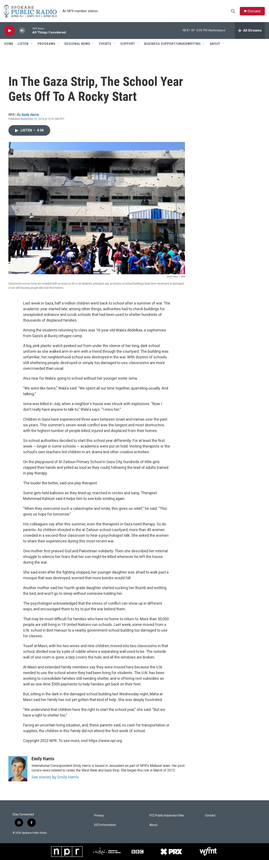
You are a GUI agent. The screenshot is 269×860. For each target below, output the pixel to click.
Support (127, 43)
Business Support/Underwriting (172, 43)
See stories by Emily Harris (55, 776)
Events (105, 43)
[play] (9, 30)
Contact (210, 815)
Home (8, 43)
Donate (254, 11)
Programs (46, 43)
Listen (23, 43)
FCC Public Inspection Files (166, 815)
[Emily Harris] (17, 768)
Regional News (77, 43)
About (215, 43)
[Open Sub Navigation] (31, 43)
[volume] (22, 30)
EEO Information (105, 825)
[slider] (28, 30)
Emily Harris (30, 115)
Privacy (99, 815)
